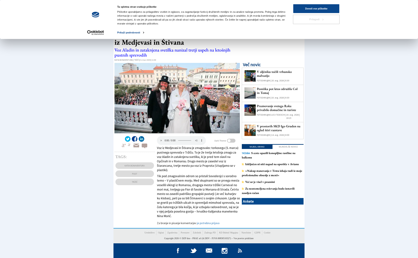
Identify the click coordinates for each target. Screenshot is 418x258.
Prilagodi (314, 19)
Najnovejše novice (288, 146)
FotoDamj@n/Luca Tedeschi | (271, 114)
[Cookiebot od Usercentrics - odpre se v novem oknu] (95, 32)
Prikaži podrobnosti (128, 32)
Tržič (136, 60)
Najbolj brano (257, 146)
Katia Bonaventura (123, 60)
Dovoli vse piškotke (316, 8)
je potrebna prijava (208, 223)
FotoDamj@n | (264, 80)
